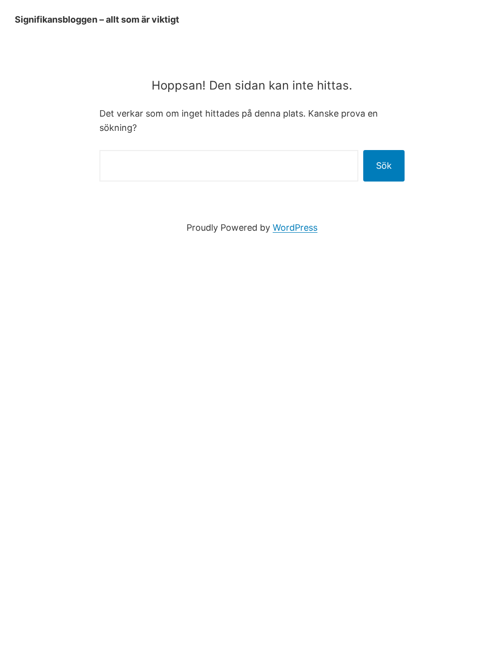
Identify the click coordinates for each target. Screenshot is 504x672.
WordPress (295, 227)
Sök (384, 165)
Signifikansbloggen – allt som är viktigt (97, 19)
